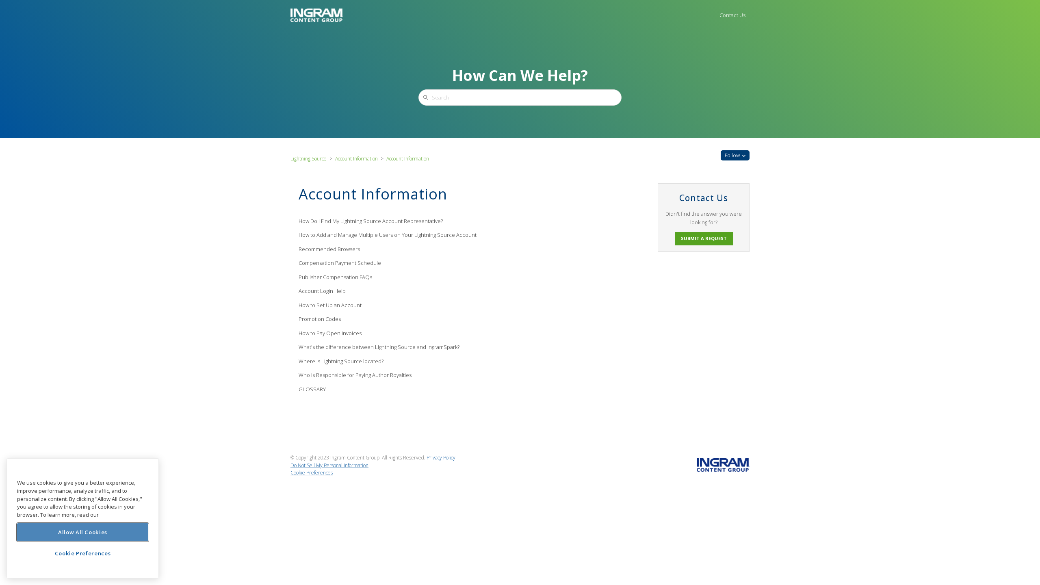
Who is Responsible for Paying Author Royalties (355, 375)
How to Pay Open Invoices (330, 333)
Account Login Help (322, 291)
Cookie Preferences (83, 553)
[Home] (316, 14)
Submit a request (704, 238)
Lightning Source (308, 158)
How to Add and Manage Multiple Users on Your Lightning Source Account (388, 234)
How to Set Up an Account (330, 305)
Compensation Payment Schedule (340, 262)
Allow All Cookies (82, 531)
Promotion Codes (320, 319)
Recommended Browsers (329, 249)
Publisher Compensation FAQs (335, 277)
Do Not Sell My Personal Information (329, 465)
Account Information (356, 158)
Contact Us (732, 15)
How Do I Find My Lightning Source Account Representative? (371, 221)
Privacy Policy (441, 457)
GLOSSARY (312, 389)
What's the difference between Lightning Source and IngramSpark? (379, 347)
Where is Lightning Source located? (341, 361)
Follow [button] (732, 155)
